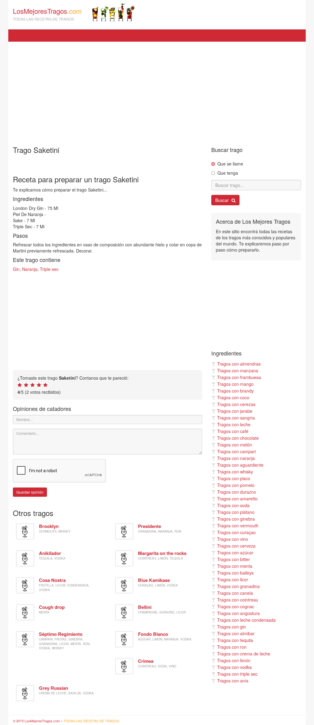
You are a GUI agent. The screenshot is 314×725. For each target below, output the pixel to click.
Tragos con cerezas (236, 404)
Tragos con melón (234, 445)
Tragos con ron (232, 647)
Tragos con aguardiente (240, 465)
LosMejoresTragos (47, 13)
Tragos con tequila (235, 640)
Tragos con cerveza (236, 546)
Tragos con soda (233, 505)
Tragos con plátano (236, 512)
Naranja (29, 269)
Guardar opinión (30, 492)
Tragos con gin (231, 627)
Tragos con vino (232, 539)
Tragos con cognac (235, 606)
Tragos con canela (235, 593)
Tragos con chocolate (238, 438)
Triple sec (49, 269)
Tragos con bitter (233, 559)
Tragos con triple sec (237, 674)
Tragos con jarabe (234, 411)
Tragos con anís (232, 681)
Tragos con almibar (236, 633)
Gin (16, 269)
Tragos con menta (234, 566)
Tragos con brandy (235, 391)
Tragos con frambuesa (239, 377)
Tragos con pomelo (236, 485)
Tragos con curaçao (236, 532)
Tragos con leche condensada (246, 620)
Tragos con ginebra (236, 519)
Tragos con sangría (236, 418)
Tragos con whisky (235, 472)
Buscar (222, 200)
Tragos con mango (235, 384)
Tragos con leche (234, 424)
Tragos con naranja (236, 458)
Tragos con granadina (238, 586)
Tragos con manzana (237, 370)
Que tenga (227, 173)
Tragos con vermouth (237, 525)
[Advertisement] (157, 91)
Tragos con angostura (238, 613)
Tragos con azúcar (235, 552)
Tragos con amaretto (237, 498)
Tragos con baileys (235, 573)
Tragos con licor (232, 579)
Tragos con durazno (236, 492)
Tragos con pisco (233, 478)
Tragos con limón (234, 660)
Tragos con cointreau (237, 600)
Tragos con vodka (234, 667)
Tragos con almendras (239, 364)
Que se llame (230, 164)
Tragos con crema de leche (243, 654)
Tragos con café (232, 431)
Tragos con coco (233, 397)
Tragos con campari (236, 451)
